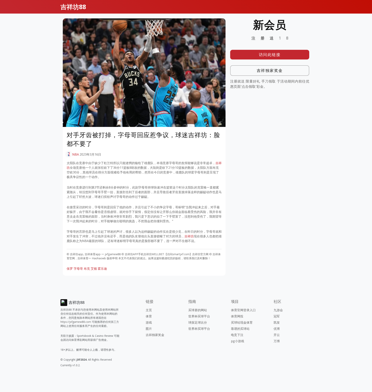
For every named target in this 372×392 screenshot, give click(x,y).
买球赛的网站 (197, 310)
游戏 (149, 322)
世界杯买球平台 (199, 316)
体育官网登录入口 (243, 310)
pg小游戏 (237, 341)
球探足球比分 (197, 322)
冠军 (277, 316)
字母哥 (78, 268)
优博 (277, 329)
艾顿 (94, 268)
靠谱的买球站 (240, 329)
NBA (75, 154)
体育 (149, 316)
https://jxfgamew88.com (75, 322)
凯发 (277, 322)
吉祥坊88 (73, 7)
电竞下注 (237, 335)
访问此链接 (270, 54)
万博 (277, 341)
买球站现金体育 (242, 322)
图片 (149, 329)
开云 (277, 335)
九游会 (278, 310)
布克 (87, 268)
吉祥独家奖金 (270, 70)
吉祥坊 (189, 236)
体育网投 (237, 316)
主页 (149, 310)
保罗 (70, 268)
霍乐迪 (102, 268)
